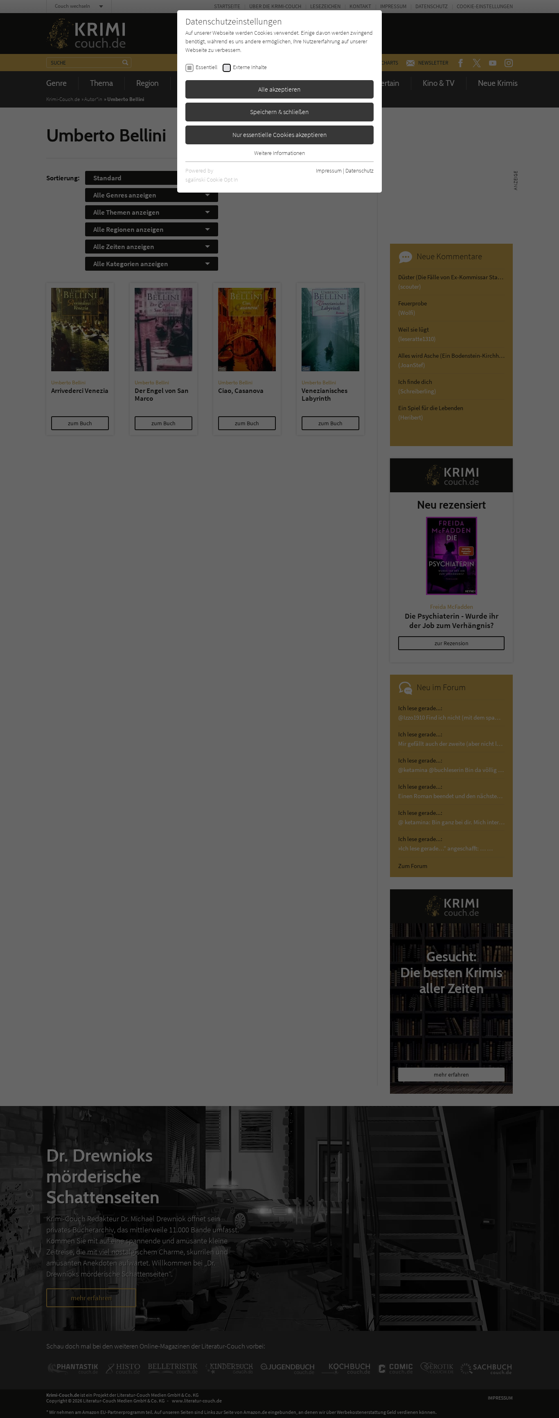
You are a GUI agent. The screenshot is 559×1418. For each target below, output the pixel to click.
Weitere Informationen (279, 153)
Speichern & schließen (279, 112)
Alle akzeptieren (279, 89)
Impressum (329, 170)
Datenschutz (359, 170)
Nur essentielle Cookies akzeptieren (279, 134)
